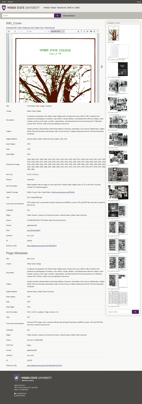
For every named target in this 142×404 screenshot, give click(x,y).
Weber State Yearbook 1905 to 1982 (62, 7)
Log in (139, 2)
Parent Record (50, 28)
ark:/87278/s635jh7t (33, 230)
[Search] (57, 15)
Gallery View (39, 28)
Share (20, 28)
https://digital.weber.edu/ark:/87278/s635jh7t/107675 (44, 365)
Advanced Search (69, 15)
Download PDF (11, 28)
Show (29, 345)
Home (4, 2)
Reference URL (28, 28)
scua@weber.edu (21, 393)
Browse (10, 2)
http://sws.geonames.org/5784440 (63, 192)
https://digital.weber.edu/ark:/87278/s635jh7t (42, 246)
